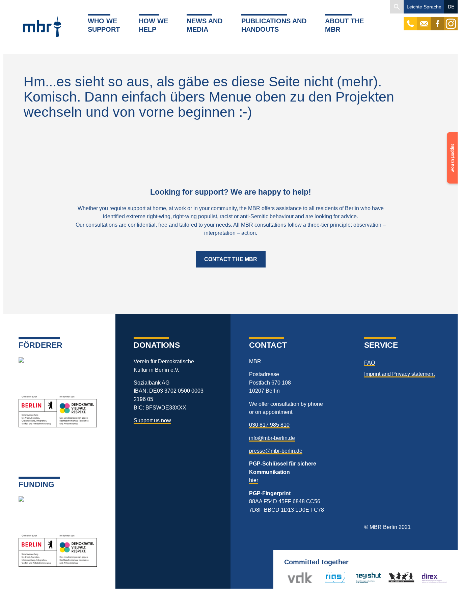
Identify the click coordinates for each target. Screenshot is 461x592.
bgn (393, 578)
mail (423, 20)
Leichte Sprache (424, 6)
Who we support (104, 25)
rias (324, 578)
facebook (437, 20)
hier (253, 480)
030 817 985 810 (269, 425)
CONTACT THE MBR (230, 259)
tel (410, 20)
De (451, 6)
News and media (204, 25)
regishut (365, 578)
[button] (397, 6)
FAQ (369, 363)
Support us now (152, 420)
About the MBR (344, 25)
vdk (291, 578)
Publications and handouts (273, 25)
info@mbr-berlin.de (272, 438)
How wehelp (153, 25)
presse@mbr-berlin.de (275, 451)
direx (427, 578)
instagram (451, 20)
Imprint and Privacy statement (399, 374)
